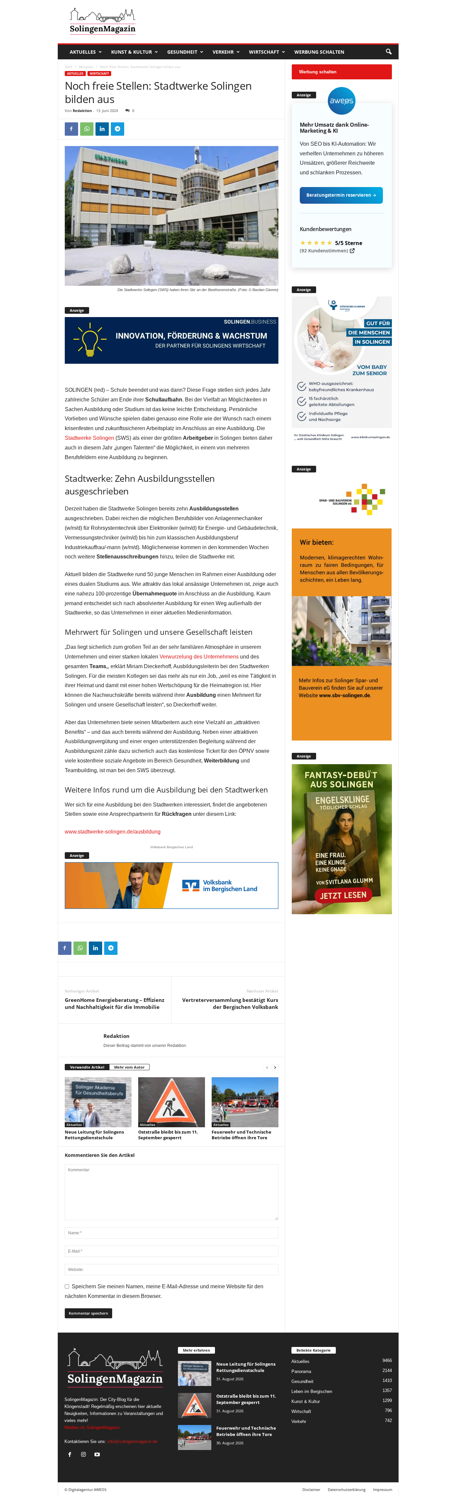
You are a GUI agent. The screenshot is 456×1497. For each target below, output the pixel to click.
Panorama (301, 1371)
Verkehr (223, 52)
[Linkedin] (102, 129)
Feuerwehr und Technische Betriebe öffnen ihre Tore (241, 1135)
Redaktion (82, 110)
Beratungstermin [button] (341, 195)
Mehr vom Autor (129, 1067)
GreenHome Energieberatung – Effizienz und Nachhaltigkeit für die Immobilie (114, 1003)
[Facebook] (71, 129)
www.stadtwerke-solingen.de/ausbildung (113, 832)
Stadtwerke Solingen (89, 438)
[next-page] (275, 1067)
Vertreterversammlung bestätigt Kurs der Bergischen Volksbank (230, 1003)
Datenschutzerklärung (347, 1489)
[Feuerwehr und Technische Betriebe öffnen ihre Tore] (245, 1102)
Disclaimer (311, 1489)
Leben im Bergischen (311, 1391)
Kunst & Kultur (131, 52)
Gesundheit (182, 52)
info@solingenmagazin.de (132, 1441)
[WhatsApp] (86, 129)
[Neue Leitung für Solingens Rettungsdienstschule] (98, 1102)
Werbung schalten (319, 52)
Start (68, 66)
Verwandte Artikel (87, 1067)
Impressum (382, 1489)
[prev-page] (267, 1067)
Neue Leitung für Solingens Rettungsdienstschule (94, 1135)
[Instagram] (85, 1455)
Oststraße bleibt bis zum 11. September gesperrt (168, 1135)
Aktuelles (83, 52)
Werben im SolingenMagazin (92, 1427)
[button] (388, 52)
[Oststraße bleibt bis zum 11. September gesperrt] (171, 1102)
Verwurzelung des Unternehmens (199, 656)
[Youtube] (98, 1455)
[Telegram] (117, 129)
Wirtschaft (264, 52)
